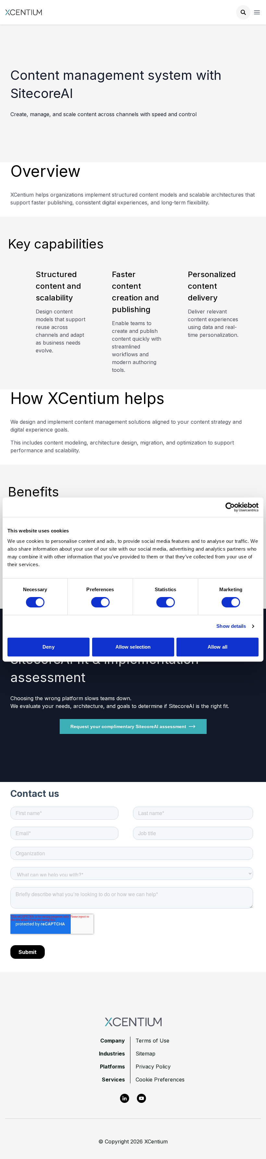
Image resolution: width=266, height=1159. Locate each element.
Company (112, 1040)
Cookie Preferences (160, 1079)
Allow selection (133, 647)
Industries (112, 1053)
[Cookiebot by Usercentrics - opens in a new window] (230, 507)
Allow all (217, 647)
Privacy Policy (153, 1066)
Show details (231, 626)
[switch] (100, 602)
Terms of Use (152, 1040)
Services (113, 1079)
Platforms (112, 1066)
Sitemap (145, 1053)
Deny (48, 647)
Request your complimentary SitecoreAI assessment (128, 726)
